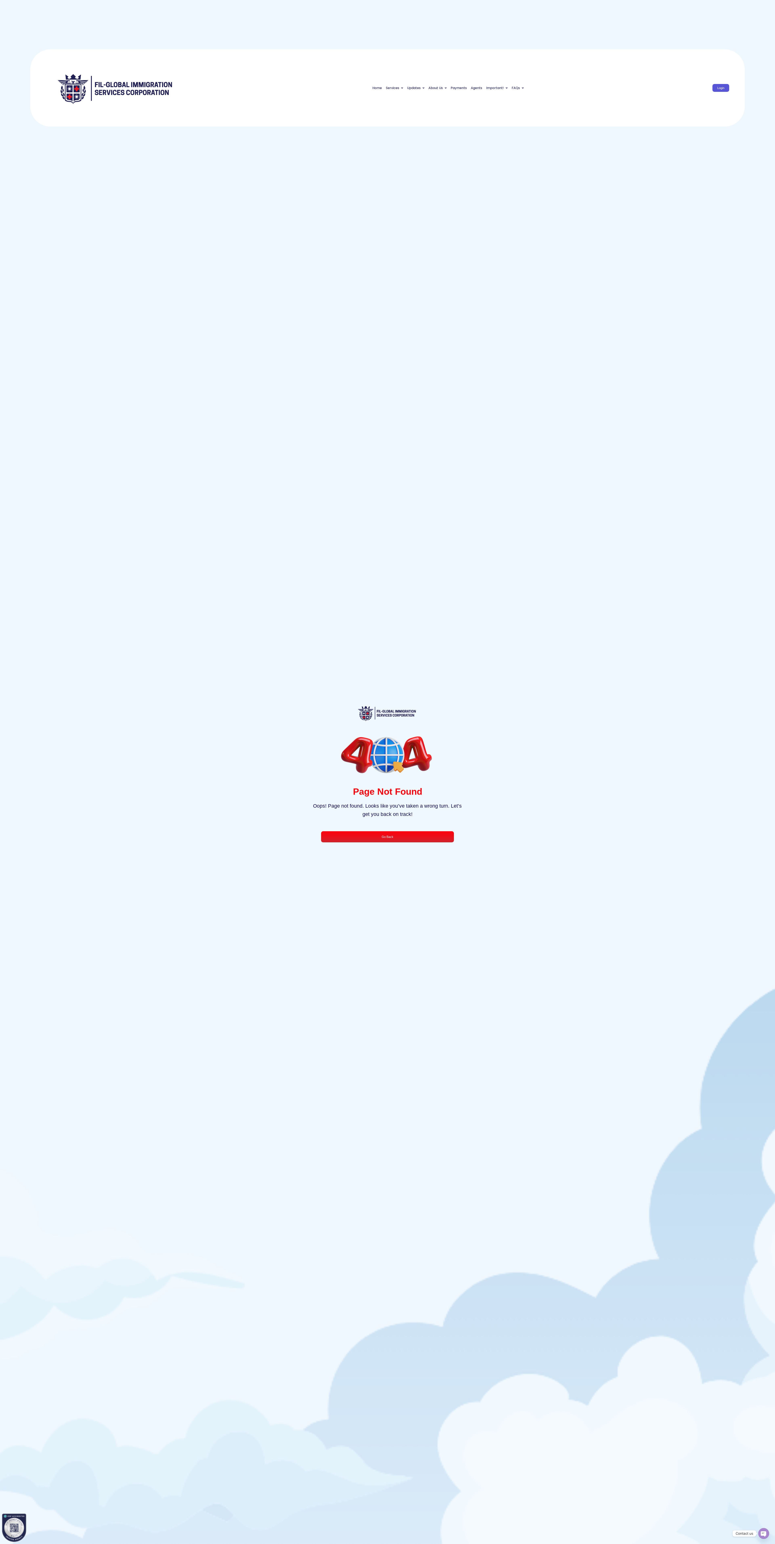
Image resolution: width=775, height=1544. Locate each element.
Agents (476, 88)
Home (377, 88)
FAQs (516, 88)
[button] (394, 88)
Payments (459, 88)
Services (392, 88)
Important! (495, 88)
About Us (435, 88)
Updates (414, 88)
